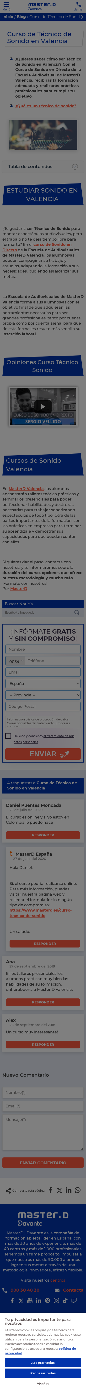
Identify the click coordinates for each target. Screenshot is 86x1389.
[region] (43, 1351)
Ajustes (43, 1383)
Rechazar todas (43, 1373)
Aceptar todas (43, 1362)
